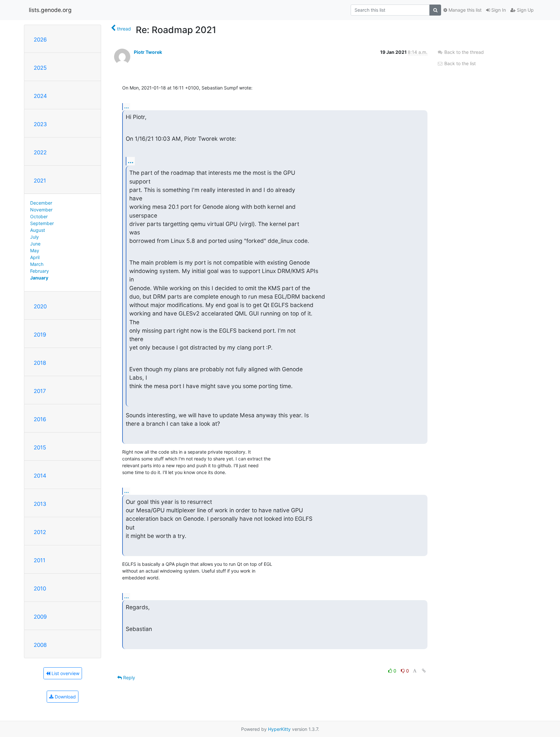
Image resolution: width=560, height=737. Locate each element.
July (34, 237)
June (35, 243)
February (39, 271)
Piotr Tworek (148, 52)
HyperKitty (279, 729)
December (41, 203)
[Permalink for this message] (423, 671)
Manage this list (464, 10)
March (36, 264)
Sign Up (525, 10)
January (39, 277)
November (41, 209)
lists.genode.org (50, 9)
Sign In (498, 10)
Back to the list (459, 63)
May (34, 250)
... (126, 106)
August (37, 230)
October (39, 216)
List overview (64, 673)
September (42, 223)
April (35, 257)
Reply (128, 677)
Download (64, 696)
